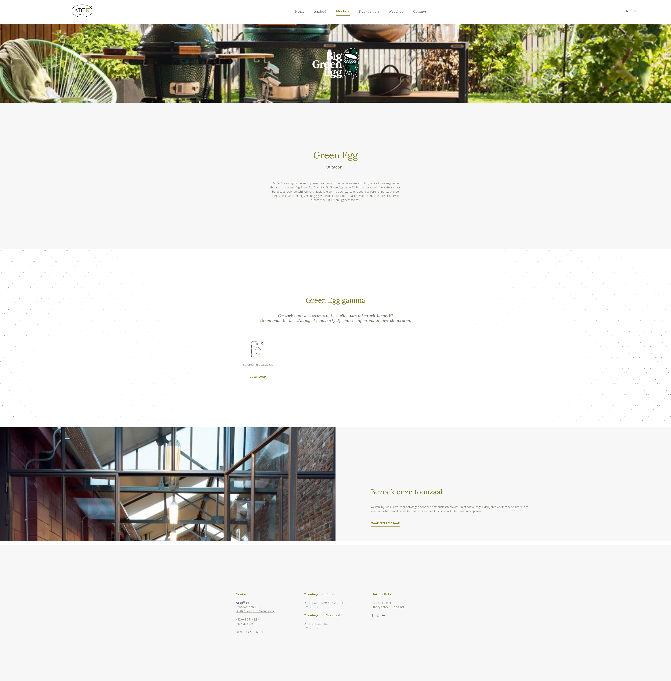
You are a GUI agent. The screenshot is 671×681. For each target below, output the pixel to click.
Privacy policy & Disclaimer (387, 607)
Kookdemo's (369, 11)
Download (258, 376)
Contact (419, 11)
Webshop (396, 11)
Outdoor (334, 167)
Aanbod (320, 11)
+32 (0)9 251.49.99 (247, 619)
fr (635, 11)
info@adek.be (244, 624)
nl (628, 11)
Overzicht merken (382, 603)
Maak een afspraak (385, 523)
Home (300, 11)
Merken (343, 11)
